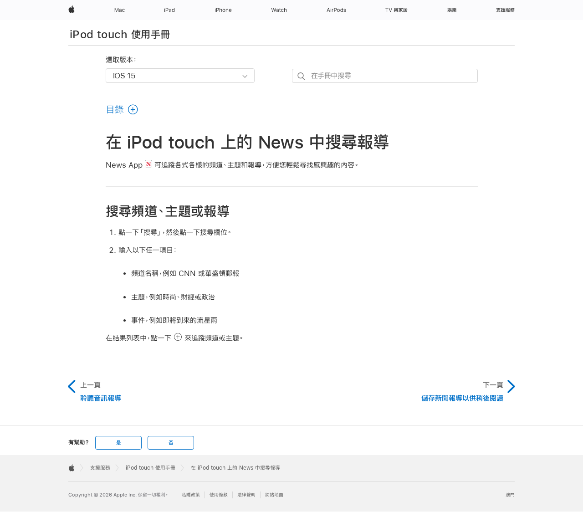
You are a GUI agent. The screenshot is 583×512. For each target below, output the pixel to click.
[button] (122, 109)
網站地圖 (274, 494)
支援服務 (100, 468)
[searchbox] (385, 76)
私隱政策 (191, 494)
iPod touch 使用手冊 (120, 34)
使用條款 (219, 494)
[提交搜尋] (302, 76)
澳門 (510, 494)
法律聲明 (246, 494)
